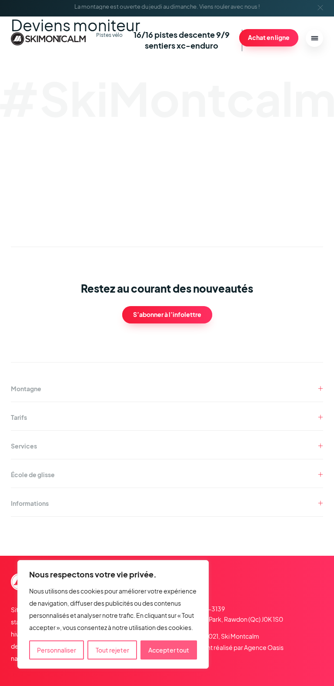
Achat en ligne (269, 37)
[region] (113, 614)
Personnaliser (56, 650)
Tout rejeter (112, 650)
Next (303, 209)
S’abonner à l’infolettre (167, 314)
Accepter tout (168, 650)
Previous (285, 209)
